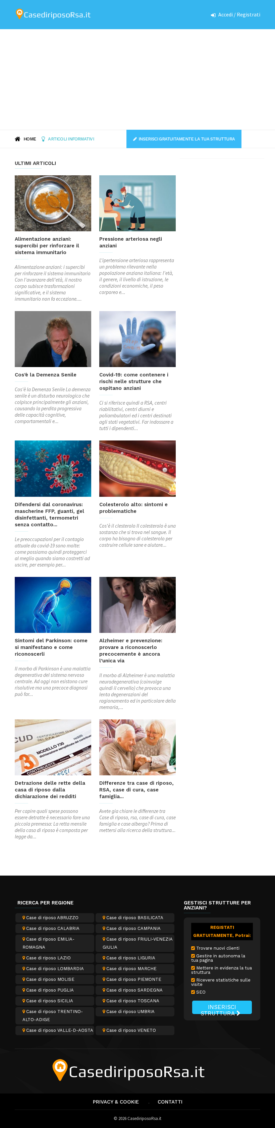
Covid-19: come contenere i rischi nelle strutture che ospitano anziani (133, 381)
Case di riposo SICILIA (49, 1000)
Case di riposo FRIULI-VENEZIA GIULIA (138, 943)
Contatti (170, 1102)
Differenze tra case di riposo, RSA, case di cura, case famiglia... (136, 789)
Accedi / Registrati (239, 14)
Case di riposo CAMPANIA (133, 928)
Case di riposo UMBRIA (130, 1011)
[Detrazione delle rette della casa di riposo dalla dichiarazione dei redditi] (53, 747)
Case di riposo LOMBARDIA (54, 968)
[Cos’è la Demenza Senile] (53, 339)
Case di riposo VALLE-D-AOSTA (59, 1030)
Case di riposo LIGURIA (130, 957)
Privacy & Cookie (116, 1102)
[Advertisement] (137, 79)
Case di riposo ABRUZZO (51, 917)
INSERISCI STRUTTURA (218, 1009)
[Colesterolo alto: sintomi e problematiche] (137, 468)
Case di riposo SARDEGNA (134, 990)
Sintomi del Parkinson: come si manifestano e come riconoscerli (51, 647)
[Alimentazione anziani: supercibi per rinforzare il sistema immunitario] (53, 203)
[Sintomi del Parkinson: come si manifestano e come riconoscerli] (53, 605)
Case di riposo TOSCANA (132, 1000)
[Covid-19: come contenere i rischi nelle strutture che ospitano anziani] (137, 339)
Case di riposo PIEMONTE (133, 979)
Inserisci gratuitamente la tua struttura (187, 138)
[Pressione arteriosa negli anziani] (137, 203)
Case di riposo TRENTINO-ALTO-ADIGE (52, 1015)
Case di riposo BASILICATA (134, 917)
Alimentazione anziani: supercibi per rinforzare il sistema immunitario (47, 245)
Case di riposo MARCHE (131, 968)
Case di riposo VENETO (130, 1030)
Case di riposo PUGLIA (49, 990)
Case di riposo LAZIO (48, 957)
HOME (29, 138)
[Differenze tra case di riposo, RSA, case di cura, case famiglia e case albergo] (137, 747)
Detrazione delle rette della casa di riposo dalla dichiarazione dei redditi (50, 789)
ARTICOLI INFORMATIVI (71, 138)
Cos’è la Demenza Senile (45, 375)
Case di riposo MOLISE (49, 979)
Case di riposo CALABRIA (52, 928)
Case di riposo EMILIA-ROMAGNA (48, 943)
